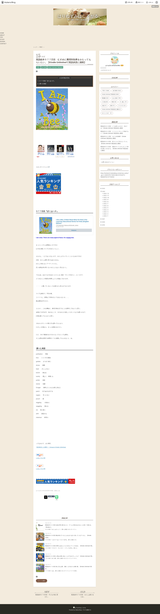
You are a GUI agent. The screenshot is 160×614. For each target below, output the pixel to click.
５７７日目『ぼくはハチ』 (47, 81)
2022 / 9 (106, 199)
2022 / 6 (106, 205)
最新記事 (115, 122)
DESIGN (2, 41)
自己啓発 (44, 67)
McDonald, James (73, 225)
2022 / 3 (106, 212)
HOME (2, 33)
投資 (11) (104, 105)
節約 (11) (112, 105)
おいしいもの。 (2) (107, 113)
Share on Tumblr (51, 496)
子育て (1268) (105, 90)
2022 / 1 (106, 216)
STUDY (2, 39)
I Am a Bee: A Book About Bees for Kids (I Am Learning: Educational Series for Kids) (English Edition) (72, 221)
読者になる (155, 6)
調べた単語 (42, 83)
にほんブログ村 (40, 458)
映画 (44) (114, 101)
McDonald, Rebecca (63, 225)
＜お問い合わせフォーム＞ (107, 162)
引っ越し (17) (123, 101)
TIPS (1, 37)
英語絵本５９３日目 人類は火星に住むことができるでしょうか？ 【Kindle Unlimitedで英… (69, 556)
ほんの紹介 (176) (116, 98)
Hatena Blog (78, 610)
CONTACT (3, 43)
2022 (103, 191)
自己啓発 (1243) (117, 90)
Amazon (73, 230)
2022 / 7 (106, 203)
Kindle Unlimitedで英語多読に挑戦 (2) (111, 109)
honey (69, 237)
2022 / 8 (106, 201)
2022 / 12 (106, 193)
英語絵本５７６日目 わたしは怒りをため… (82, 596)
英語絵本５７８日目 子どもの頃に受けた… (46, 596)
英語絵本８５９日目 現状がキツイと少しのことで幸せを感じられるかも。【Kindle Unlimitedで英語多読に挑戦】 (114, 148)
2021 (103, 219)
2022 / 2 (106, 214)
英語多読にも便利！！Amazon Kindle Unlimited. (51, 447)
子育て (38, 67)
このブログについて (105, 70)
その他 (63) (105, 101)
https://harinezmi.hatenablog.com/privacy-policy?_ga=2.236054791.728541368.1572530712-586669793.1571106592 (114, 175)
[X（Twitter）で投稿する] (45, 497)
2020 (103, 222)
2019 (103, 225)
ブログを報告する (86, 610)
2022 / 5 (106, 207)
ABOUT (2, 35)
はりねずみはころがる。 (80, 15)
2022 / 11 (106, 195)
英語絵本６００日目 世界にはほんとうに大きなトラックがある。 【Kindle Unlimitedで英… (69, 545)
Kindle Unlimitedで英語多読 (55, 67)
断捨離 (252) (105, 98)
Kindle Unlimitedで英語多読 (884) (110, 94)
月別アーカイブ (114, 184)
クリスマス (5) (122, 105)
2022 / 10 (106, 197)
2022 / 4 (106, 210)
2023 (103, 188)
